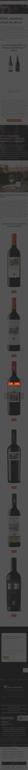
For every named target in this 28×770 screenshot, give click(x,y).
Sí (11, 383)
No (17, 383)
